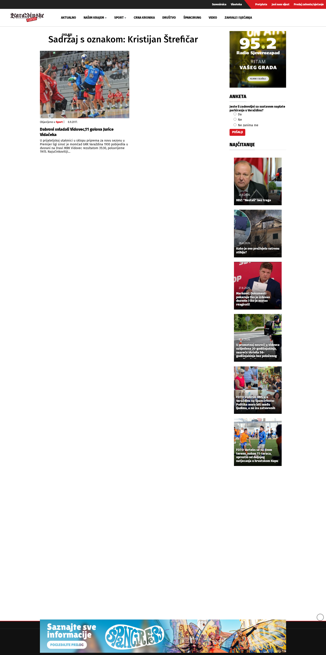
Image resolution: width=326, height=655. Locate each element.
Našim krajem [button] (94, 18)
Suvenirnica (219, 4)
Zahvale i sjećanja (238, 18)
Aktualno (68, 18)
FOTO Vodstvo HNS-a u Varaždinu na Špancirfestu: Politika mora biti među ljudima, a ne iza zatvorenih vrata (255, 403)
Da (239, 114)
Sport (59, 122)
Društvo (169, 18)
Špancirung (192, 18)
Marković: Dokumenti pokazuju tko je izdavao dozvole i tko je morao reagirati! (253, 299)
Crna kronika (144, 18)
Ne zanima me (247, 125)
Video (213, 18)
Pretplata (261, 4)
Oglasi (67, 35)
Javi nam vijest (280, 4)
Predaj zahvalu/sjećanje (309, 4)
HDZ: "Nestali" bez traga (253, 200)
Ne (239, 120)
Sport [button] (119, 18)
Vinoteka (236, 4)
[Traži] (270, 17)
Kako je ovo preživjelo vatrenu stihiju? (257, 250)
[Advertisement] (258, 543)
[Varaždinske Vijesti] (27, 16)
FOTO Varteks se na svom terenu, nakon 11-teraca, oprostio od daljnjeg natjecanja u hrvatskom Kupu (257, 455)
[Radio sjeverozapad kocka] (258, 59)
